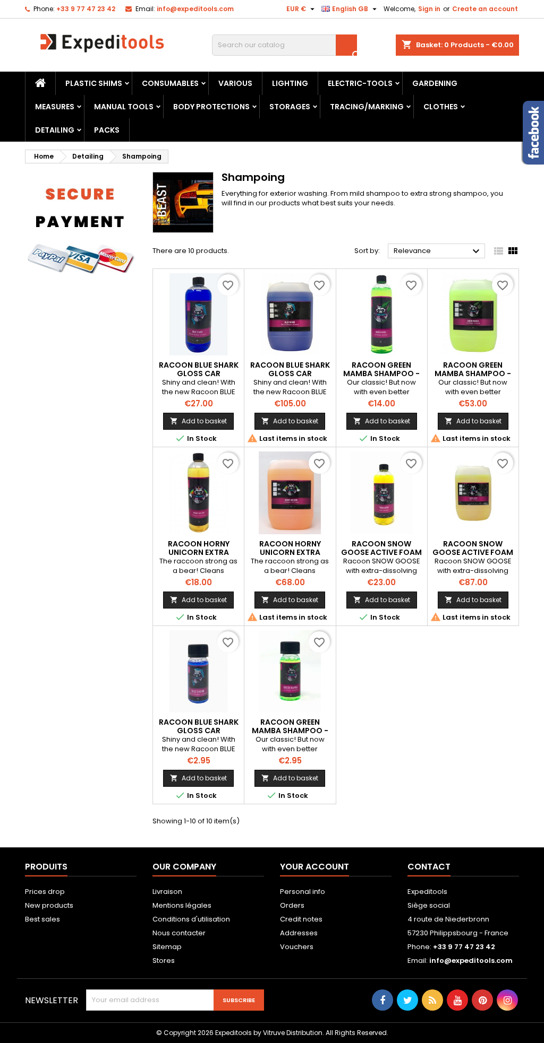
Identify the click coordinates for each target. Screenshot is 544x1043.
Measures (54, 106)
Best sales (42, 919)
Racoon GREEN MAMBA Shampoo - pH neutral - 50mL (290, 730)
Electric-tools (360, 83)
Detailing (54, 130)
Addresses (299, 933)
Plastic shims (93, 83)
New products (49, 905)
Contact (428, 867)
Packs (107, 130)
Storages (289, 106)
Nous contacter (179, 933)
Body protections (211, 106)
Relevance (438, 251)
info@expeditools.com (195, 8)
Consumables (170, 83)
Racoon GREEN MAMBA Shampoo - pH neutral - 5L (473, 373)
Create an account (485, 8)
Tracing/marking (367, 106)
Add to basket (198, 420)
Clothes (440, 106)
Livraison (167, 891)
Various (235, 83)
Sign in (429, 8)
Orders (292, 905)
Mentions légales (181, 905)
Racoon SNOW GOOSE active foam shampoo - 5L (472, 552)
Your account (314, 867)
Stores (163, 960)
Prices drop (45, 891)
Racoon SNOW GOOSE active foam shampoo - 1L (381, 552)
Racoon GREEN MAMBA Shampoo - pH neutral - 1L (381, 373)
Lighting (290, 83)
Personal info (302, 891)
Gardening (434, 83)
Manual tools (124, 106)
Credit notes (301, 919)
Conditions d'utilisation (191, 919)
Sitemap (167, 947)
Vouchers (296, 947)
